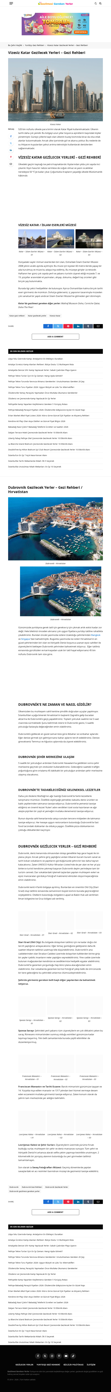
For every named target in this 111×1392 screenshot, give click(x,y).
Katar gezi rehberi (17, 315)
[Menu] (11, 3)
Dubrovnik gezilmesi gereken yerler (24, 1191)
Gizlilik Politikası (73, 1364)
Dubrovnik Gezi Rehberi (32, 1187)
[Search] (100, 3)
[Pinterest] (11, 157)
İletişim (91, 1364)
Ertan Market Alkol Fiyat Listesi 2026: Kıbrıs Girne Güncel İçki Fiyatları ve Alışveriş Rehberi (48, 415)
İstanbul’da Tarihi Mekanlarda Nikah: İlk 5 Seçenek (31, 461)
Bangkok (95, 635)
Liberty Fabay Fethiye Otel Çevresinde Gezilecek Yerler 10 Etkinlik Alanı (40, 438)
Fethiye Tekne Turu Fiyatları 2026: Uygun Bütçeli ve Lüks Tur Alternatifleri (41, 387)
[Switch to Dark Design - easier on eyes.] (95, 3)
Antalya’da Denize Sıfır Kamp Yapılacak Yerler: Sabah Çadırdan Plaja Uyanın (42, 370)
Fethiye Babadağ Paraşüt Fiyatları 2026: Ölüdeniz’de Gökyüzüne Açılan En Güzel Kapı (46, 410)
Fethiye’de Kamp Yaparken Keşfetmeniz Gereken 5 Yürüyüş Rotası (38, 404)
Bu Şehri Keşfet (15, 45)
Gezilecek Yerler (24, 1364)
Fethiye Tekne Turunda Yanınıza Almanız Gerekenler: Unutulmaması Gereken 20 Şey (46, 381)
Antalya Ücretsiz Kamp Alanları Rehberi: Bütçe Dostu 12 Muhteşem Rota (41, 364)
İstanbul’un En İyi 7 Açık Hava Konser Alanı (27, 455)
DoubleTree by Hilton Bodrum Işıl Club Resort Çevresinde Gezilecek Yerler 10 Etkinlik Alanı (49, 449)
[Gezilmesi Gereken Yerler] (55, 3)
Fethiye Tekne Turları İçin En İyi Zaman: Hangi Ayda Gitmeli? (35, 375)
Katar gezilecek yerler (37, 315)
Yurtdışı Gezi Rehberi (34, 45)
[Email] (11, 164)
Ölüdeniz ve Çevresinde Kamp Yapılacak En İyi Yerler (32, 398)
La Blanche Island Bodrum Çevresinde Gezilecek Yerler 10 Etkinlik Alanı (40, 444)
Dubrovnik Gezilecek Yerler (56, 1187)
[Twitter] (11, 143)
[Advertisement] (60, 200)
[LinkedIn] (11, 150)
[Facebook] (11, 136)
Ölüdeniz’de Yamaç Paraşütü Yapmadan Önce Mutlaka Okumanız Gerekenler (43, 393)
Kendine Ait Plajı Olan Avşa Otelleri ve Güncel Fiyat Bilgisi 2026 (36, 421)
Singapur (26, 638)
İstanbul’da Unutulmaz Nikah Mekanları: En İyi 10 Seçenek (34, 466)
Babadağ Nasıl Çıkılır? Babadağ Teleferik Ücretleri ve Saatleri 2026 (38, 427)
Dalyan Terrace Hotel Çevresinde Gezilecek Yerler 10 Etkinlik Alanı (38, 432)
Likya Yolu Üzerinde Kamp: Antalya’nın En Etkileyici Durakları (35, 358)
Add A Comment (55, 336)
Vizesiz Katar (55, 315)
